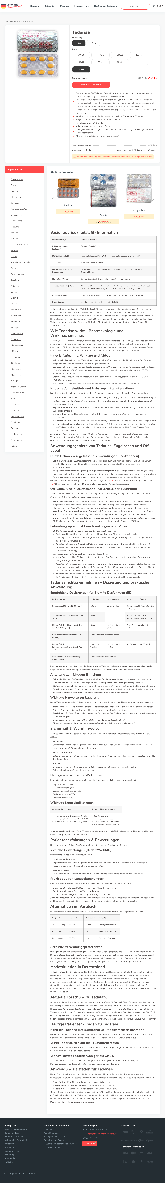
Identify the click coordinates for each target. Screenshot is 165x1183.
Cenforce (15, 203)
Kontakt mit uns (81, 6)
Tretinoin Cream (18, 386)
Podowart (15, 321)
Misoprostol (16, 375)
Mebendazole (17, 345)
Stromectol (16, 197)
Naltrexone (16, 315)
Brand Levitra (17, 220)
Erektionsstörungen (17, 21)
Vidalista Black (18, 392)
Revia (13, 268)
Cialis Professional (19, 244)
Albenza (15, 286)
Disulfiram (16, 404)
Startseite (34, 6)
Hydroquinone (17, 434)
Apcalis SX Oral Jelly (20, 262)
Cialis (13, 185)
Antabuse (15, 238)
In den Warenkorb (91, 84)
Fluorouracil (16, 369)
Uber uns (64, 6)
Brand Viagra (17, 179)
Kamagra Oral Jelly (19, 209)
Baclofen (15, 398)
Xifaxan (14, 351)
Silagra (14, 292)
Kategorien (49, 6)
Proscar (14, 250)
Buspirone (15, 357)
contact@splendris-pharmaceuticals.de (100, 1133)
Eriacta (68, 215)
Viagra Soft (104, 210)
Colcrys (14, 428)
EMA (110, 480)
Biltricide (15, 410)
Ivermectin (16, 309)
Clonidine (15, 422)
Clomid (14, 297)
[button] (104, 216)
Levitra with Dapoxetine (139, 205)
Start (7, 21)
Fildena (14, 232)
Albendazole (17, 333)
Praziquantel (17, 327)
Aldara (14, 256)
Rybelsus (15, 303)
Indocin (14, 446)
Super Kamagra (18, 274)
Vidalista (15, 226)
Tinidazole (15, 363)
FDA (53, 484)
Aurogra (15, 380)
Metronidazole (17, 416)
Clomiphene (16, 440)
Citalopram (16, 339)
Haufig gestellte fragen (105, 6)
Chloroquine (16, 214)
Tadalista (15, 280)
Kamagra (15, 191)
